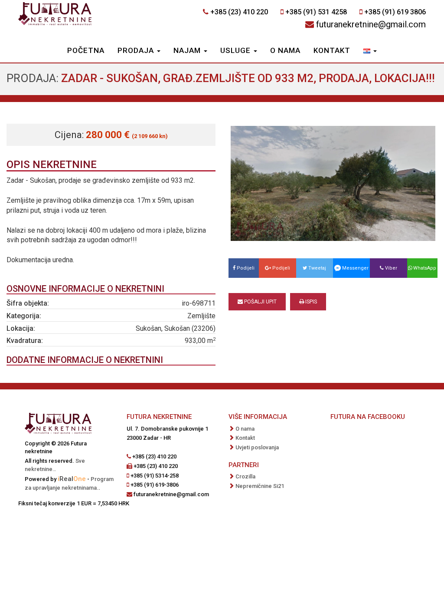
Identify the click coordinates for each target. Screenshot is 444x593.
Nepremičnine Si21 (259, 486)
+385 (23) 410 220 (239, 12)
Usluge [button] (236, 50)
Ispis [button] (310, 302)
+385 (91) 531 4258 (316, 12)
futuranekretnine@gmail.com (371, 24)
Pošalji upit (260, 302)
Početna (85, 50)
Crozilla (245, 476)
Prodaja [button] (137, 50)
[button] (370, 51)
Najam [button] (188, 50)
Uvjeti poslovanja (257, 447)
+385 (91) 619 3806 (395, 12)
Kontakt (331, 50)
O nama (285, 50)
